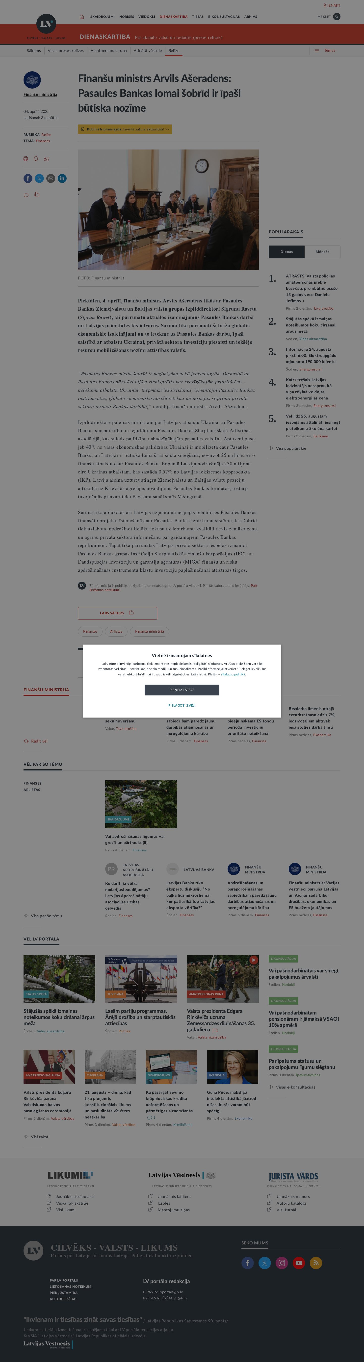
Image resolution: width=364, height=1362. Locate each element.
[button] (182, 705)
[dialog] (182, 681)
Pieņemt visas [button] (182, 690)
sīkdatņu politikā (233, 674)
